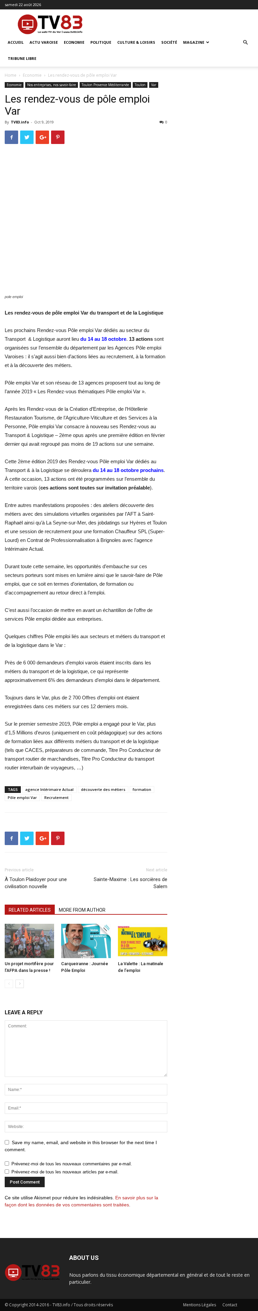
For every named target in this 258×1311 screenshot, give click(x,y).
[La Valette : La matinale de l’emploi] (142, 941)
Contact (229, 1305)
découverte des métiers (103, 789)
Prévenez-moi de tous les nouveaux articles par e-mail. (65, 1171)
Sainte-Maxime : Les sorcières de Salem (130, 882)
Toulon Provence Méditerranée (105, 84)
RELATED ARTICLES (30, 910)
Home (10, 75)
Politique (100, 42)
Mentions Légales (199, 1305)
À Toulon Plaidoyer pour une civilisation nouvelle (36, 882)
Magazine (193, 42)
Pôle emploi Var (22, 797)
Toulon (140, 84)
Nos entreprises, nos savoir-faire (51, 84)
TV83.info (20, 121)
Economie (74, 42)
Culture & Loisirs (136, 42)
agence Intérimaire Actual (49, 789)
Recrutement (56, 797)
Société (169, 42)
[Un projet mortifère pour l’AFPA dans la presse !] (29, 941)
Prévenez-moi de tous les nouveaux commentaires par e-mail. (71, 1163)
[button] (245, 42)
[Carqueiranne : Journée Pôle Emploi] (86, 941)
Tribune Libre (22, 58)
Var (153, 84)
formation (142, 789)
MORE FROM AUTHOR (82, 910)
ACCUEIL (16, 42)
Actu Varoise (44, 42)
